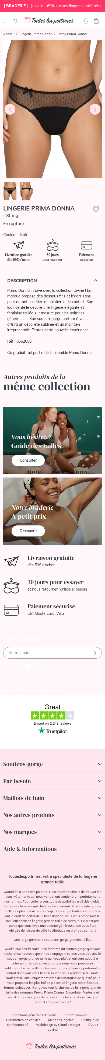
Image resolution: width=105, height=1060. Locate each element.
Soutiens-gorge (23, 764)
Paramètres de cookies (23, 1020)
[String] (52, 109)
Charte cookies (76, 1015)
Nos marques (20, 832)
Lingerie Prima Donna (36, 34)
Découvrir (28, 530)
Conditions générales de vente (34, 1015)
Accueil (8, 34)
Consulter (28, 460)
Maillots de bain (23, 798)
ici (61, 689)
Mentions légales (61, 1020)
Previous (10, 109)
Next (95, 109)
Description (22, 280)
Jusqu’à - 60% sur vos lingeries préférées (52, 5)
